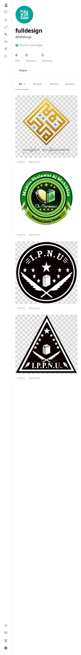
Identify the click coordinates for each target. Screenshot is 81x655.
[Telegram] (6, 648)
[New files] (6, 56)
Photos (37, 84)
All (22, 84)
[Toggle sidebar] (6, 12)
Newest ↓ (71, 84)
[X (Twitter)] (6, 640)
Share (23, 70)
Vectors (54, 84)
